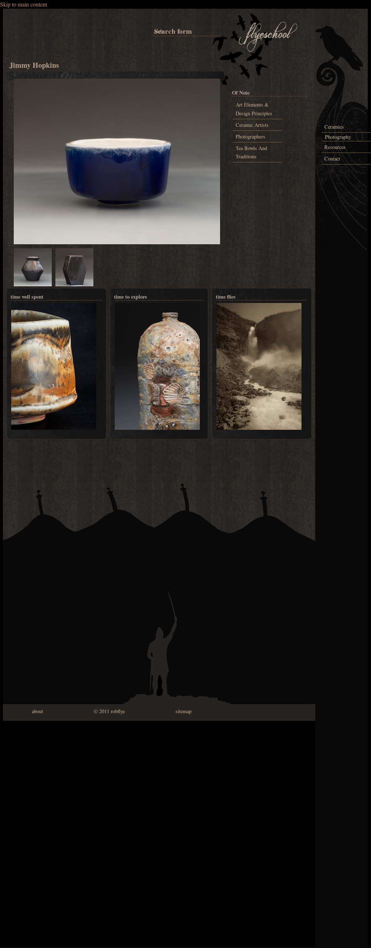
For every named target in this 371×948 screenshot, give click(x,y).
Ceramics (334, 126)
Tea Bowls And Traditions (251, 152)
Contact (332, 158)
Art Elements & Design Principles (254, 108)
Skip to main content (23, 4)
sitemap (183, 711)
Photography (338, 136)
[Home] (268, 50)
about (37, 711)
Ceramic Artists (252, 124)
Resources (335, 147)
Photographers (250, 136)
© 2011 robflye (109, 711)
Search (155, 31)
